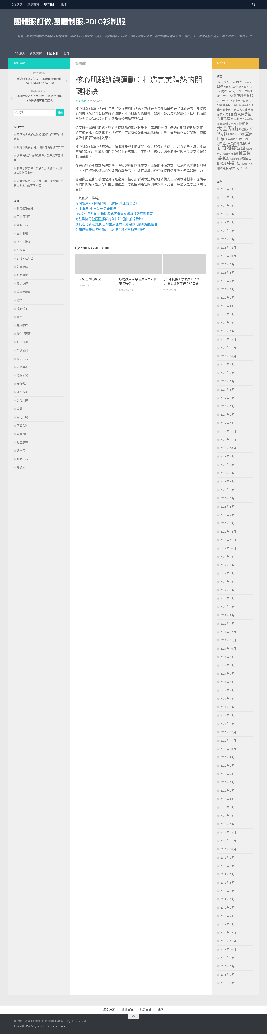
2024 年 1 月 (227, 423)
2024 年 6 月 (227, 389)
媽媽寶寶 (33, 4)
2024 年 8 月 (227, 373)
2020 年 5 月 (227, 790)
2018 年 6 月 (227, 983)
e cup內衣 (236, 82)
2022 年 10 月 (228, 548)
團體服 (243, 124)
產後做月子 (24, 383)
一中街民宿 (226, 96)
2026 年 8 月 (227, 189)
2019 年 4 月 (227, 899)
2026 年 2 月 (227, 231)
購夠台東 (222, 168)
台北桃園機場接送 (242, 105)
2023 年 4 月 (227, 498)
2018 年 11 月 (228, 941)
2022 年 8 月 (227, 565)
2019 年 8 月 (227, 866)
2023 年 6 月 (227, 481)
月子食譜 (22, 342)
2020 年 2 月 (227, 815)
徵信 (64, 4)
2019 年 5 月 (227, 891)
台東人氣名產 (225, 114)
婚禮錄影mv (233, 134)
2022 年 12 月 (228, 531)
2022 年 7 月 (227, 573)
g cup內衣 (235, 86)
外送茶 (21, 250)
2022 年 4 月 (227, 598)
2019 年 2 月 (227, 916)
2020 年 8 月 (227, 765)
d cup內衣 (223, 82)
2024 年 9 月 (227, 364)
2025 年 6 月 (227, 289)
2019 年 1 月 (227, 924)
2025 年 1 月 (227, 331)
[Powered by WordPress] (27, 1026)
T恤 (239, 91)
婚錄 (242, 134)
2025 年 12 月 (228, 247)
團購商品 (22, 225)
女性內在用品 (25, 258)
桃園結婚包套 (236, 159)
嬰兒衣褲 (22, 283)
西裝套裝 (22, 425)
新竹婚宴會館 (231, 148)
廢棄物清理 (24, 292)
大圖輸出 (227, 128)
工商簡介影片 (234, 139)
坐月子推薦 (24, 241)
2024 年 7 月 (227, 381)
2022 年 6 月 (227, 581)
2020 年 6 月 (227, 782)
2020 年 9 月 (227, 757)
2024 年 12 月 (228, 339)
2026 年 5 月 (227, 214)
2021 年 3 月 (227, 707)
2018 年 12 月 (228, 932)
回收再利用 (24, 216)
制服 (250, 96)
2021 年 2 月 (227, 715)
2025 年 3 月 (227, 314)
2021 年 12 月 (228, 632)
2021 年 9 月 (227, 657)
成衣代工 (22, 308)
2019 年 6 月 (227, 882)
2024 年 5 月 (227, 398)
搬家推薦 (22, 325)
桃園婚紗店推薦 (230, 153)
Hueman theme (58, 1026)
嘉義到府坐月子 (229, 124)
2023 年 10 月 (228, 448)
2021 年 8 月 (227, 665)
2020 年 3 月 (227, 807)
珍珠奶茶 (247, 164)
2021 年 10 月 (228, 648)
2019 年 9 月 (227, 857)
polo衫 (232, 91)
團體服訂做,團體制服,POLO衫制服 (70, 21)
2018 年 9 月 (227, 958)
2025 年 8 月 (227, 272)
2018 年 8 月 (227, 966)
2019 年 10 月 (228, 849)
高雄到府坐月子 (238, 168)
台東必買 (236, 119)
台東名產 (223, 119)
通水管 (21, 450)
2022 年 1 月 (227, 623)
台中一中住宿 (224, 100)
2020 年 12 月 (228, 732)
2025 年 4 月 (227, 306)
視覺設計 (50, 4)
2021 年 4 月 (227, 698)
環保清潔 (16, 4)
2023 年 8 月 (227, 464)
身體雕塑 (22, 442)
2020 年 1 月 (227, 824)
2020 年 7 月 (227, 774)
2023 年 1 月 (227, 523)
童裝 (19, 409)
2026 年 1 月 (227, 239)
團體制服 (22, 233)
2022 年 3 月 (227, 607)
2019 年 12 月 (228, 832)
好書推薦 (22, 266)
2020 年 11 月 (228, 740)
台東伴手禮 (242, 114)
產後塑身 (22, 392)
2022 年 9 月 (227, 556)
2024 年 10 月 (228, 356)
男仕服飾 (22, 400)
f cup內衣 (246, 82)
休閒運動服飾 (25, 208)
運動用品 (22, 459)
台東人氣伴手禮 (243, 110)
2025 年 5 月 (227, 297)
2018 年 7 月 (227, 974)
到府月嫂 (239, 96)
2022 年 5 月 (227, 590)
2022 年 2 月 (227, 615)
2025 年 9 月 (227, 264)
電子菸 (21, 467)
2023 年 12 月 (228, 431)
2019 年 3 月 (227, 907)
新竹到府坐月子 (240, 143)
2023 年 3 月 (227, 506)
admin (82, 101)
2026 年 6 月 (227, 205)
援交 (19, 317)
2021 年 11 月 (228, 640)
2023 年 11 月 (228, 439)
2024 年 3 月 (227, 406)
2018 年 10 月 (228, 949)
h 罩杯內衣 (247, 87)
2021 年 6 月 (227, 682)
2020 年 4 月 (227, 799)
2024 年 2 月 (227, 414)
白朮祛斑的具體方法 (89, 279)
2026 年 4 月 (227, 222)
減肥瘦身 (22, 367)
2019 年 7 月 (227, 874)
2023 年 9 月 (227, 456)
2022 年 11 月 (228, 540)
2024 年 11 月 (228, 348)
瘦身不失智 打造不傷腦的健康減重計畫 (40, 147)
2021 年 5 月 (227, 690)
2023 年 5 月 (227, 490)
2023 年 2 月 (227, 515)
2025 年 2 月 (227, 322)
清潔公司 (22, 350)
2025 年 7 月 (227, 281)
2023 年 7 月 (227, 473)
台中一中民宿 (240, 100)
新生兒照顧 (24, 333)
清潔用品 (22, 358)
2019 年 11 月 (228, 841)
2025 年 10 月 (228, 256)
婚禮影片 (244, 129)
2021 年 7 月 (227, 673)
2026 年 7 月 (227, 197)
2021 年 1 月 (227, 724)
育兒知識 (22, 417)
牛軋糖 (234, 163)
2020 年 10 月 (228, 749)
